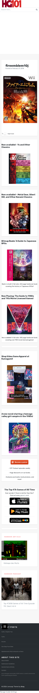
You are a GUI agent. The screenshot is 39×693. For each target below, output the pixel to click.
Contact (4, 670)
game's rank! (24, 495)
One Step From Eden (7, 646)
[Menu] (5, 626)
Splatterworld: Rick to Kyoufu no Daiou (12, 651)
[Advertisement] (19, 33)
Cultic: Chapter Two (7, 631)
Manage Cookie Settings (8, 692)
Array (22, 686)
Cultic (3, 636)
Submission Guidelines (8, 663)
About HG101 (5, 660)
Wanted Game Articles (8, 667)
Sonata (4, 641)
